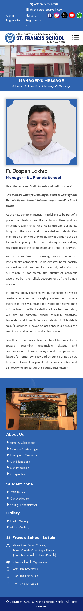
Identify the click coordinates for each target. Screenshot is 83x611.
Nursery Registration (33, 18)
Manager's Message (24, 449)
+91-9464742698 (45, 4)
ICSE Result (17, 492)
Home (19, 86)
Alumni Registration (13, 18)
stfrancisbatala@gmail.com (45, 10)
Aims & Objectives (22, 442)
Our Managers (20, 461)
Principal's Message (23, 455)
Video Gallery (19, 527)
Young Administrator (23, 505)
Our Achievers (20, 498)
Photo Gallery (19, 521)
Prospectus (17, 474)
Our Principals (19, 467)
